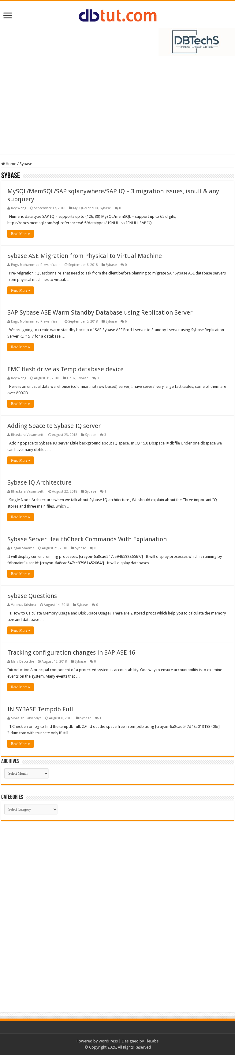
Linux (71, 378)
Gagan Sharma (22, 548)
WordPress (108, 1041)
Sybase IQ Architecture (39, 482)
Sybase (105, 208)
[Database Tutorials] (118, 14)
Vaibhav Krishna (23, 605)
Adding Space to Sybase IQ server (54, 425)
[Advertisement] (117, 108)
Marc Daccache (22, 662)
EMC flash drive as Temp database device (65, 369)
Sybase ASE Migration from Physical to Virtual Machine (84, 255)
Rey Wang (18, 208)
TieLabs (152, 1041)
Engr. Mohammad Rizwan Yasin (36, 265)
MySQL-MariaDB (85, 208)
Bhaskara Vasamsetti (27, 435)
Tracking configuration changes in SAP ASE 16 (71, 652)
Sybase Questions (32, 595)
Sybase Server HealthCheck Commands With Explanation (87, 539)
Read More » (20, 234)
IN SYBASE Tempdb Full (40, 709)
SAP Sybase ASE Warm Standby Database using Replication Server (99, 312)
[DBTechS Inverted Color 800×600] (197, 41)
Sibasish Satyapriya (26, 718)
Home (10, 163)
